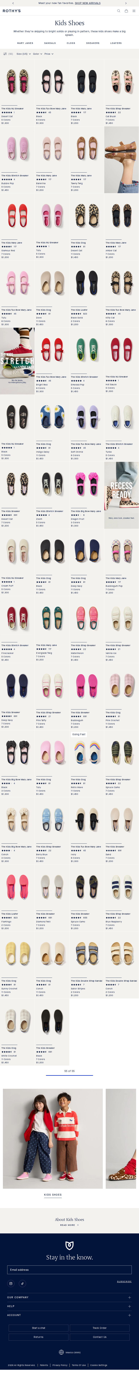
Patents (44, 1365)
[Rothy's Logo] (11, 11)
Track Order (100, 1328)
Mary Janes (25, 43)
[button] (118, 11)
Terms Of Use (79, 1365)
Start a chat (38, 1328)
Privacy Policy (59, 1365)
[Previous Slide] (14, 3)
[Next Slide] (125, 3)
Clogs (71, 43)
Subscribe (124, 1281)
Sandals (50, 43)
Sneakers (93, 43)
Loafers (116, 43)
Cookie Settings (98, 1365)
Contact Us (100, 1337)
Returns (38, 1337)
